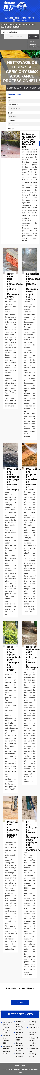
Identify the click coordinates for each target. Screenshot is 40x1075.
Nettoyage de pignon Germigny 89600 (34, 1041)
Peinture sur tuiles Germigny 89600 (33, 1052)
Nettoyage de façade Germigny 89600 (20, 1025)
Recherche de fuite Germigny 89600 (34, 1031)
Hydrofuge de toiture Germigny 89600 (7, 1039)
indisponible (13, 18)
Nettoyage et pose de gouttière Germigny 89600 (7, 1027)
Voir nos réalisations (9, 32)
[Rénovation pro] (15, 6)
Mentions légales (21, 1069)
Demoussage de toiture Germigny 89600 (7, 1050)
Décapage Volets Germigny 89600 (19, 1036)
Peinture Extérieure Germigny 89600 (19, 1046)
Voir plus (20, 1002)
